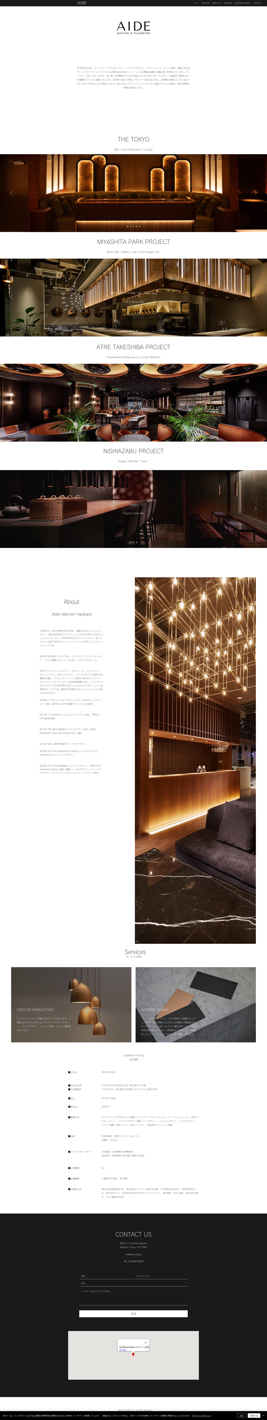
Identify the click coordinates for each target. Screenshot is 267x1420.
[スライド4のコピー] (139, 226)
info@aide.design (133, 1254)
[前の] (11, 193)
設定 (242, 1415)
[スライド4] (136, 226)
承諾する (254, 1415)
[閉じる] (263, 1415)
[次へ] (255, 193)
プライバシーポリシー (201, 1415)
